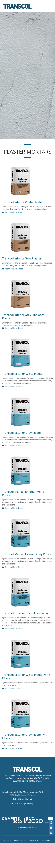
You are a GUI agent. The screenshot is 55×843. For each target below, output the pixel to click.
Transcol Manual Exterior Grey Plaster (27, 554)
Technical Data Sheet (13, 212)
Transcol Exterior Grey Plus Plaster (25, 613)
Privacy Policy (20, 841)
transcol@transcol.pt (25, 804)
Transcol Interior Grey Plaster (21, 258)
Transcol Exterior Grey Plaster (22, 432)
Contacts (6, 841)
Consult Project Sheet (27, 827)
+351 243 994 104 (24, 799)
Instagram (45, 841)
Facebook (34, 841)
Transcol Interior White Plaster (22, 202)
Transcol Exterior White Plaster (23, 373)
